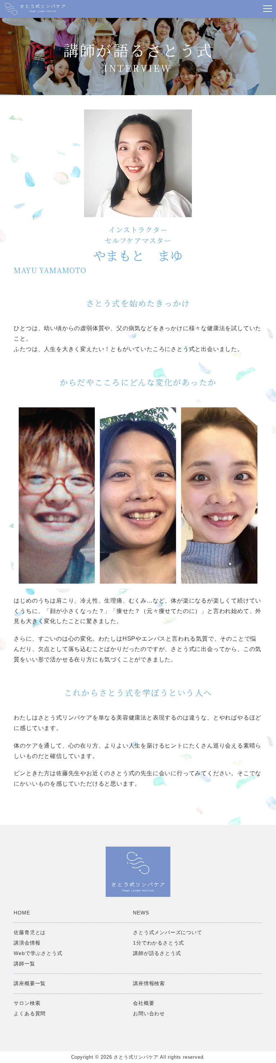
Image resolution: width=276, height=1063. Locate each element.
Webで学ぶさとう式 (38, 953)
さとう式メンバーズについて (167, 932)
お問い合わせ (149, 1013)
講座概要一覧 (30, 983)
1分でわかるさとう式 (158, 943)
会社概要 (143, 1003)
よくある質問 (30, 1013)
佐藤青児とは (30, 932)
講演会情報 (27, 943)
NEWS (141, 913)
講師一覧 (24, 963)
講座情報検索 (149, 983)
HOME (22, 913)
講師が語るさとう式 (157, 953)
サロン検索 (27, 1003)
